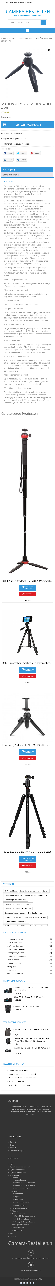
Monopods (18, 1194)
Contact (13, 1142)
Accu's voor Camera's (15, 946)
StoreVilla (38, 1279)
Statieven (12, 38)
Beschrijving (9, 169)
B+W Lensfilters (11, 891)
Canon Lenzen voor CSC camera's (18, 904)
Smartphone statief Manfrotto (17, 144)
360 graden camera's (15, 939)
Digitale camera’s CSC (18, 1170)
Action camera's (13, 959)
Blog (11, 1233)
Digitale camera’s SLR (18, 1173)
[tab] (27, 169)
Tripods (17, 1197)
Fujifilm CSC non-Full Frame (35, 917)
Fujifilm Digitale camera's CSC (16, 922)
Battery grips (11, 966)
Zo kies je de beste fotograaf (20, 1070)
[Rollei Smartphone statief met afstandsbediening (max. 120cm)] (27, 635)
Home (3, 38)
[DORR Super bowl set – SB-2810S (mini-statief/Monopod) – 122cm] (27, 500)
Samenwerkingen (17, 1151)
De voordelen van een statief (20, 1085)
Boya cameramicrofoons (30, 891)
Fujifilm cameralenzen (13, 917)
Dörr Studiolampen (35, 913)
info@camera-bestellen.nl (31, 1270)
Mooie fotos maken (16, 1081)
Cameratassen (18, 1228)
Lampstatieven (20, 1205)
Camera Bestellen (28, 11)
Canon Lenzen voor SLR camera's (18, 908)
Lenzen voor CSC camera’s (24, 1183)
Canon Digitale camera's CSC (36, 895)
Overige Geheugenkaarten (24, 1222)
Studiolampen (17, 1230)
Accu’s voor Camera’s (20, 1208)
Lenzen (15, 1178)
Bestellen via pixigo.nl (28, 125)
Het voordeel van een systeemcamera (23, 1078)
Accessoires (14, 1176)
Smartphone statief (26, 38)
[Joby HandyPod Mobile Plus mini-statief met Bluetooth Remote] (27, 718)
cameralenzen (20, 1180)
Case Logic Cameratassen (15, 913)
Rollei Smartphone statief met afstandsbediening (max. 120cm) (27, 663)
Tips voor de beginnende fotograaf (22, 1074)
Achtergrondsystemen (15, 953)
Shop (12, 1145)
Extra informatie (11, 174)
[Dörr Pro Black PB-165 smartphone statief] (27, 812)
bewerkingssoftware (15, 973)
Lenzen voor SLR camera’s (24, 1186)
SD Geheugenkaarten (22, 1219)
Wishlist (13, 1148)
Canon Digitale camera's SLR (16, 900)
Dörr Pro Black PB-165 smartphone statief (27, 852)
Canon (45, 891)
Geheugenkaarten (19, 1214)
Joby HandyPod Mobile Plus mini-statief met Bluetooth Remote (27, 745)
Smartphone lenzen (22, 1189)
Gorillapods (19, 1200)
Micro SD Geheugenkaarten (25, 1216)
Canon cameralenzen (13, 895)
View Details (28, 594)
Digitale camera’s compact (20, 1167)
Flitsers (15, 1211)
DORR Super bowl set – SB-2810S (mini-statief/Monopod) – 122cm (27, 581)
